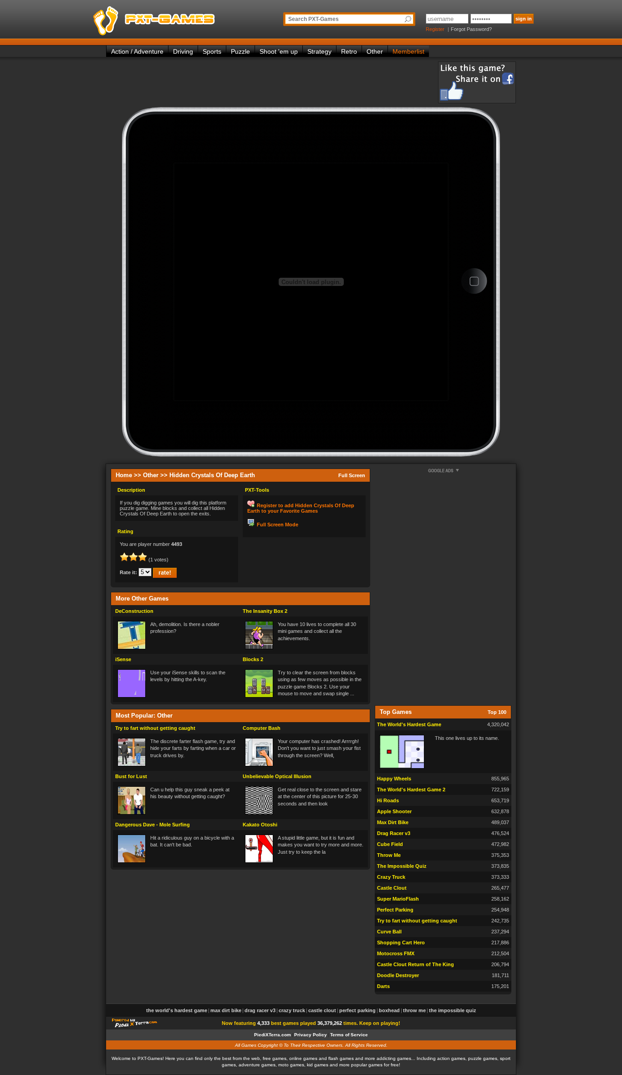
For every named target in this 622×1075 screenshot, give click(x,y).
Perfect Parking (395, 909)
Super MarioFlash (398, 899)
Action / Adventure (137, 51)
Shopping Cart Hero (401, 942)
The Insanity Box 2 (265, 611)
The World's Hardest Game (409, 724)
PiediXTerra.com (272, 1034)
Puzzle (240, 51)
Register (435, 29)
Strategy (319, 51)
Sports (212, 51)
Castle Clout (392, 888)
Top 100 (497, 712)
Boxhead (389, 1010)
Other (375, 51)
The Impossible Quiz (402, 866)
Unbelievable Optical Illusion (277, 776)
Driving (183, 51)
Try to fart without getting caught (155, 728)
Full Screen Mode (277, 524)
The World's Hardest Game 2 (411, 789)
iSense (123, 659)
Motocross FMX (395, 953)
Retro (349, 51)
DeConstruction (134, 611)
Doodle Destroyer (398, 975)
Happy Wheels (394, 778)
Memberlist (408, 51)
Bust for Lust (131, 776)
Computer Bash (261, 728)
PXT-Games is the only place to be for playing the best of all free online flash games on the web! (175, 18)
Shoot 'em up (279, 51)
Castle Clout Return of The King (415, 964)
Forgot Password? (471, 29)
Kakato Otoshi (260, 824)
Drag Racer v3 (393, 833)
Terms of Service (349, 1034)
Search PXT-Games (313, 19)
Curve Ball (389, 931)
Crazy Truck (391, 877)
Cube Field (390, 844)
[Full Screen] (474, 281)
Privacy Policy (310, 1034)
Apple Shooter (394, 811)
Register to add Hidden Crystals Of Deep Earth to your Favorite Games (300, 508)
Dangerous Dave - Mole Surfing (152, 824)
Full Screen (351, 475)
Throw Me (389, 855)
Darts (383, 986)
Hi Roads (388, 800)
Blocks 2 (253, 659)
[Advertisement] (272, 81)
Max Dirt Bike (392, 822)
